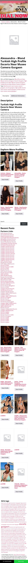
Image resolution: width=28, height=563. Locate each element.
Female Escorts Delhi (6, 262)
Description (6, 96)
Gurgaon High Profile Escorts (8, 293)
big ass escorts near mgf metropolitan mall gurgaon (10, 503)
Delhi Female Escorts (6, 261)
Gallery (8, 22)
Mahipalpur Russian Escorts (8, 239)
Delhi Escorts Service (6, 271)
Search (2, 221)
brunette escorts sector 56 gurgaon (16, 519)
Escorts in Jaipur (5, 312)
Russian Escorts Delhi (6, 272)
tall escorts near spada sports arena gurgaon (16, 546)
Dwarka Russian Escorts (7, 236)
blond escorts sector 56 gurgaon (13, 514)
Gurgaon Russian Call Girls (8, 253)
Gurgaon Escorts (5, 294)
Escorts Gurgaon (19, 81)
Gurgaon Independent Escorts (9, 309)
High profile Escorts (6, 306)
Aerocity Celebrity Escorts (7, 283)
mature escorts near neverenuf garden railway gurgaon (11, 533)
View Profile (5, 179)
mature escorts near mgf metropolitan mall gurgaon (14, 531)
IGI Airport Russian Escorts (8, 245)
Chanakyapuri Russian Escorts (9, 243)
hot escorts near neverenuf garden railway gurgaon (14, 528)
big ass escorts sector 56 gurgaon (16, 506)
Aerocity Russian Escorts (7, 234)
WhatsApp (21, 561)
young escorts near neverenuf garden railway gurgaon (15, 549)
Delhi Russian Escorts (6, 233)
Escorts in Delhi (5, 265)
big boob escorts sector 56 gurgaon (16, 510)
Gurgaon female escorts (7, 291)
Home (3, 22)
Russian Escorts (5, 269)
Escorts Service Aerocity (7, 281)
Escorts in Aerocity (6, 284)
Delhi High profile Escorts (7, 264)
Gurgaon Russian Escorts (7, 246)
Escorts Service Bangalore (8, 286)
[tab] (5, 95)
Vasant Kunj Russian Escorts (8, 242)
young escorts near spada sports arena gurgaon (10, 550)
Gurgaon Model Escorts (7, 310)
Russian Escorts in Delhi (7, 267)
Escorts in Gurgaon (6, 297)
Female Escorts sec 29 (6, 290)
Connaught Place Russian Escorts (10, 237)
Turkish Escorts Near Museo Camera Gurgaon (13, 84)
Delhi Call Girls (4, 274)
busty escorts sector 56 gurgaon (13, 524)
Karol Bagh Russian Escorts (8, 240)
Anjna (14, 554)
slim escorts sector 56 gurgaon (12, 543)
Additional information (18, 96)
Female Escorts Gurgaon (7, 302)
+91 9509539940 (7, 561)
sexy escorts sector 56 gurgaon (17, 539)
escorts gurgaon (10, 88)
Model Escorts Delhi (6, 280)
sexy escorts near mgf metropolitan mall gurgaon (14, 536)
